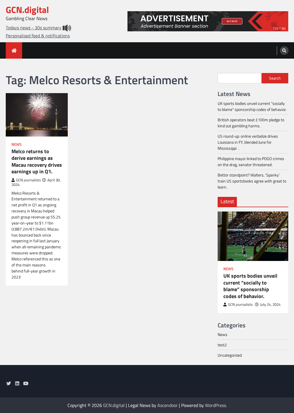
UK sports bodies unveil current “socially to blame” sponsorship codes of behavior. (252, 106)
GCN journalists (28, 180)
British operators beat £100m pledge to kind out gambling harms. (251, 123)
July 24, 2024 (270, 304)
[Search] (284, 50)
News (16, 144)
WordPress (215, 405)
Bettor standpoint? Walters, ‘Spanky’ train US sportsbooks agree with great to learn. (252, 181)
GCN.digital (27, 9)
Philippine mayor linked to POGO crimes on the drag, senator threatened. (251, 161)
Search (275, 78)
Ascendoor (167, 405)
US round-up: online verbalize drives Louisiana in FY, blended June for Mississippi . (248, 142)
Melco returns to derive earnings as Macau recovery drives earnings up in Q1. (36, 161)
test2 (222, 345)
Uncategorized (230, 355)
